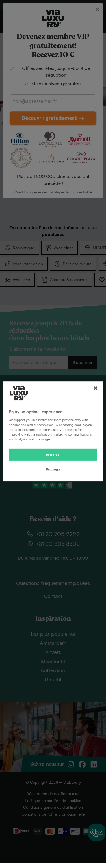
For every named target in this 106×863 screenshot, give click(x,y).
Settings (53, 469)
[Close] (95, 388)
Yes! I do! (53, 454)
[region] (53, 431)
